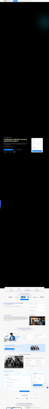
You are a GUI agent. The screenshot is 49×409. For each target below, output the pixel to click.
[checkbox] (32, 148)
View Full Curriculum (7, 389)
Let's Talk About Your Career (24, 299)
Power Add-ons (13, 320)
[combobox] (33, 144)
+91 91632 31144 (12, 350)
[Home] (8, 1)
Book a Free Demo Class (9, 149)
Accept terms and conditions (35, 148)
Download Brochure (19, 149)
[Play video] (37, 321)
